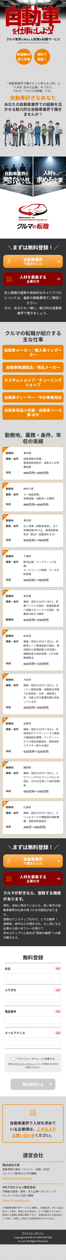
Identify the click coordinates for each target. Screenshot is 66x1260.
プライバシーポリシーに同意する (35, 1059)
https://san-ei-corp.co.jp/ (17, 1178)
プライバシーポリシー (24, 1063)
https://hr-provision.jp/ (16, 1200)
